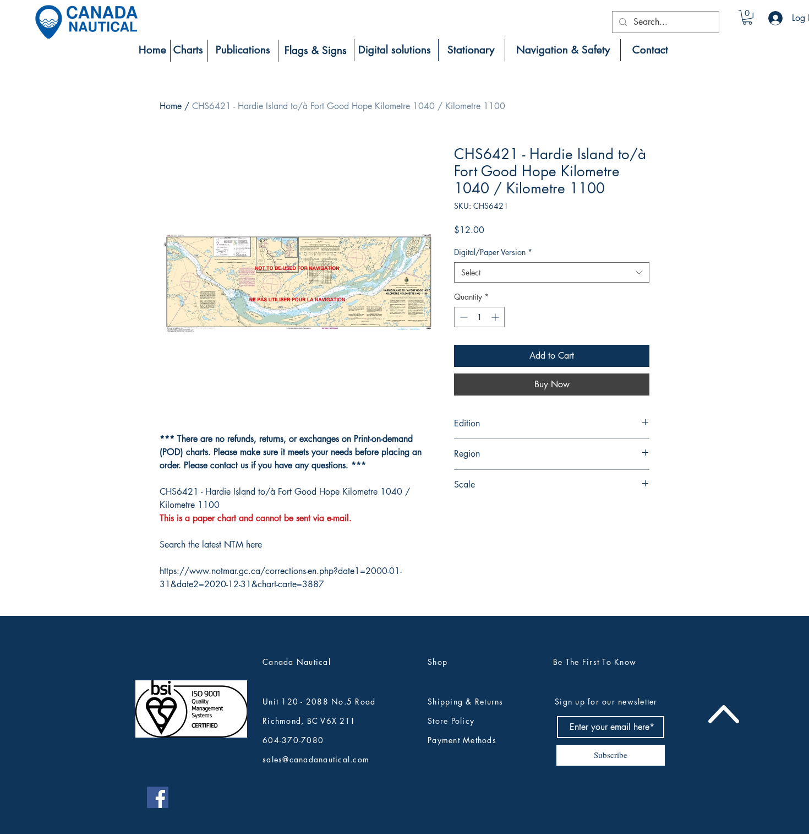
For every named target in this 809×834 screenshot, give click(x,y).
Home (171, 106)
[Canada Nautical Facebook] (157, 797)
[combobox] (551, 272)
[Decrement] (462, 317)
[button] (747, 17)
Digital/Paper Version (493, 252)
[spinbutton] (479, 317)
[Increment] (496, 317)
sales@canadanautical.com (316, 759)
